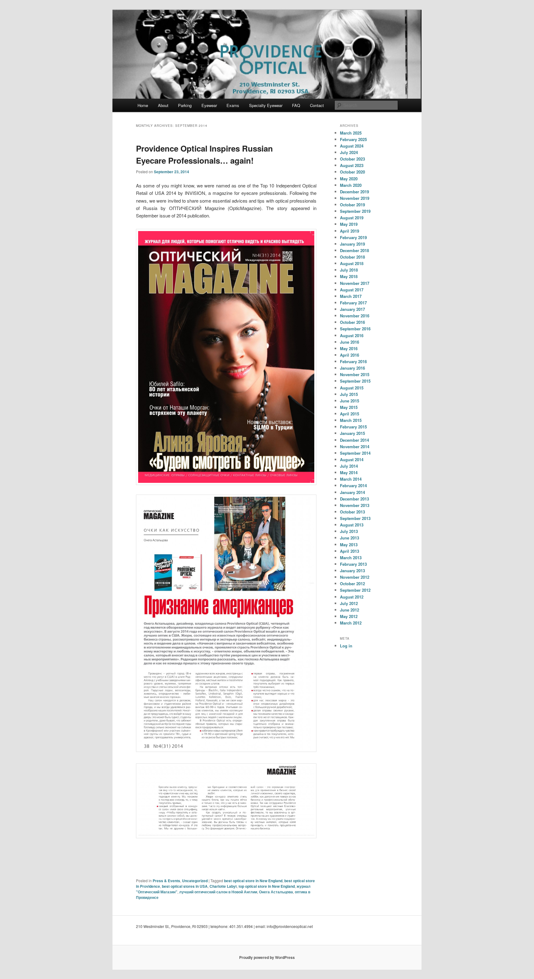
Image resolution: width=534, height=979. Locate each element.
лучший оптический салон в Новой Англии (218, 892)
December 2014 (354, 440)
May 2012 (349, 616)
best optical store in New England (253, 880)
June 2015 (349, 401)
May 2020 (349, 179)
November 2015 (354, 374)
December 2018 (354, 250)
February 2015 (353, 427)
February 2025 (353, 139)
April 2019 (349, 231)
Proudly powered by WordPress (267, 957)
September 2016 (355, 329)
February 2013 (353, 564)
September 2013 (355, 518)
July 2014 (349, 466)
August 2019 (351, 218)
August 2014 (351, 459)
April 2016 (349, 355)
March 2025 (351, 133)
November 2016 (354, 316)
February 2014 (353, 485)
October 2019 (352, 205)
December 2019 (354, 192)
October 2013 (352, 512)
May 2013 (349, 544)
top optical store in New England (267, 886)
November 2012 (354, 577)
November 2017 (354, 283)
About (163, 105)
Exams (233, 105)
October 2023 (352, 159)
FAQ (296, 105)
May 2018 (349, 276)
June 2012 (349, 610)
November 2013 (354, 505)
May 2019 (349, 224)
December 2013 (354, 499)
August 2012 (351, 597)
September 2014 (355, 453)
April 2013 (349, 551)
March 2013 (351, 557)
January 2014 (352, 492)
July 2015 (349, 394)
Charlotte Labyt (223, 886)
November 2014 (354, 446)
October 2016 (352, 322)
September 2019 (355, 211)
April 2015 (349, 414)
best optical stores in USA (185, 886)
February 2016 (353, 361)
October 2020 (352, 172)
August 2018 (351, 263)
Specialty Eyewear (265, 105)
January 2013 (352, 570)
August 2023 (351, 165)
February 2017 (353, 303)
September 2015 (355, 381)
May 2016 (349, 348)
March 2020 (351, 185)
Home (143, 105)
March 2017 (351, 296)
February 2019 (353, 237)
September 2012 (355, 590)
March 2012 (351, 623)
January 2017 (352, 309)
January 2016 (352, 368)
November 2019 (354, 198)
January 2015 (352, 433)
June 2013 (349, 538)
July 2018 (349, 270)
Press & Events (166, 880)
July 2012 (349, 603)
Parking (185, 105)
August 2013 (351, 525)
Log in (346, 646)
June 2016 (349, 342)
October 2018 (352, 257)
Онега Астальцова (276, 892)
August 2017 (351, 290)
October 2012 (352, 583)
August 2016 (351, 335)
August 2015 (351, 388)
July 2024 (349, 152)
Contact (317, 105)
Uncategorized (195, 880)
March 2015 (351, 420)
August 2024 (351, 146)
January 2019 (352, 244)
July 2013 (349, 531)
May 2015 (349, 407)
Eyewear (209, 105)
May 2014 (349, 472)
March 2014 (351, 479)
